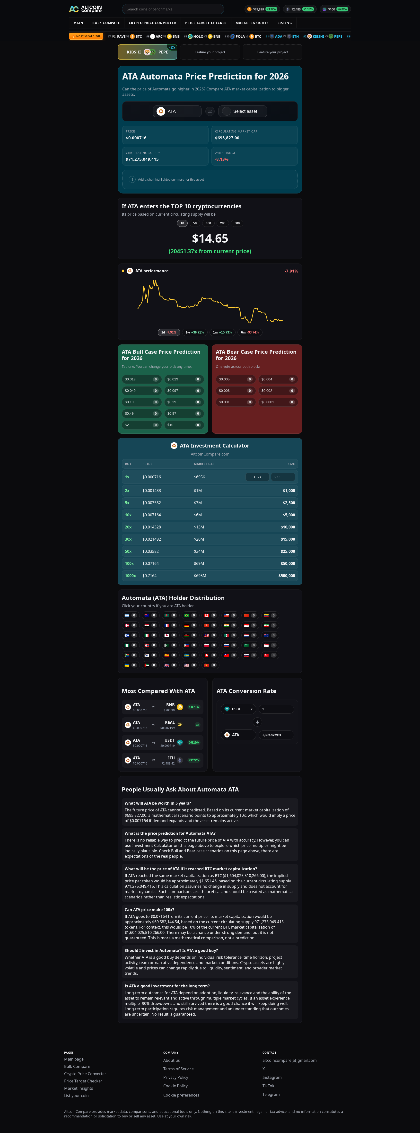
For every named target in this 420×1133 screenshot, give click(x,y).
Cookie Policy (175, 1086)
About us (171, 1060)
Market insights (78, 1088)
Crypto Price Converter (85, 1073)
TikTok (268, 1086)
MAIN (78, 23)
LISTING (285, 23)
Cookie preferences (181, 1095)
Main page (74, 1059)
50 (195, 223)
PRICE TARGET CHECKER (206, 23)
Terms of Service (178, 1069)
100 (208, 223)
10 (182, 223)
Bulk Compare (77, 1066)
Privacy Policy (175, 1077)
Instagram (272, 1077)
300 (237, 223)
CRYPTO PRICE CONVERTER (152, 23)
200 (222, 223)
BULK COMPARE (106, 23)
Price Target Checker (83, 1081)
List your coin (76, 1095)
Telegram (271, 1094)
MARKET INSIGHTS (252, 23)
